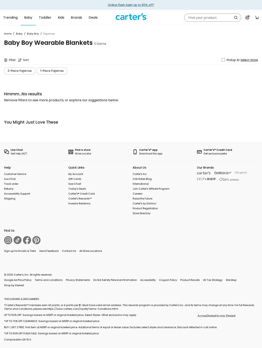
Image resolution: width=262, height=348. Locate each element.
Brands (76, 17)
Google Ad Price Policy (18, 280)
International (141, 184)
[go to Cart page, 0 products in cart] (257, 18)
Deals (93, 17)
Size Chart (74, 184)
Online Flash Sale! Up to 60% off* (131, 5)
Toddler (45, 17)
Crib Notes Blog (142, 179)
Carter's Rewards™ (79, 198)
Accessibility (148, 280)
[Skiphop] (206, 179)
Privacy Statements (78, 280)
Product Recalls (190, 280)
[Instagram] (8, 240)
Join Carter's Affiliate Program (151, 188)
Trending (10, 17)
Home (7, 33)
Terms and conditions (49, 280)
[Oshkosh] (223, 173)
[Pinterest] (36, 240)
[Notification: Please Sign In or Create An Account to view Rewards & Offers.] (247, 18)
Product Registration (145, 208)
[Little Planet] (241, 173)
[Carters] (204, 173)
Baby (28, 17)
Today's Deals (77, 188)
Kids (61, 17)
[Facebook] (27, 240)
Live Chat (10, 179)
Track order (11, 184)
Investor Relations (79, 203)
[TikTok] (18, 240)
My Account (75, 174)
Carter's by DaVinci (144, 203)
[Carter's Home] (131, 16)
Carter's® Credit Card (81, 193)
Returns (9, 188)
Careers (137, 193)
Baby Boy (33, 33)
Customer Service (15, 174)
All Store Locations (90, 251)
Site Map (231, 280)
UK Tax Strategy (212, 280)
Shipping (9, 198)
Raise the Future (142, 198)
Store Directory (141, 213)
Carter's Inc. (140, 174)
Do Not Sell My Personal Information (115, 280)
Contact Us (69, 251)
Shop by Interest (14, 285)
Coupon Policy (168, 280)
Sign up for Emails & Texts (20, 251)
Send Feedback (49, 251)
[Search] (236, 17)
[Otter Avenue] (229, 179)
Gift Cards (74, 179)
